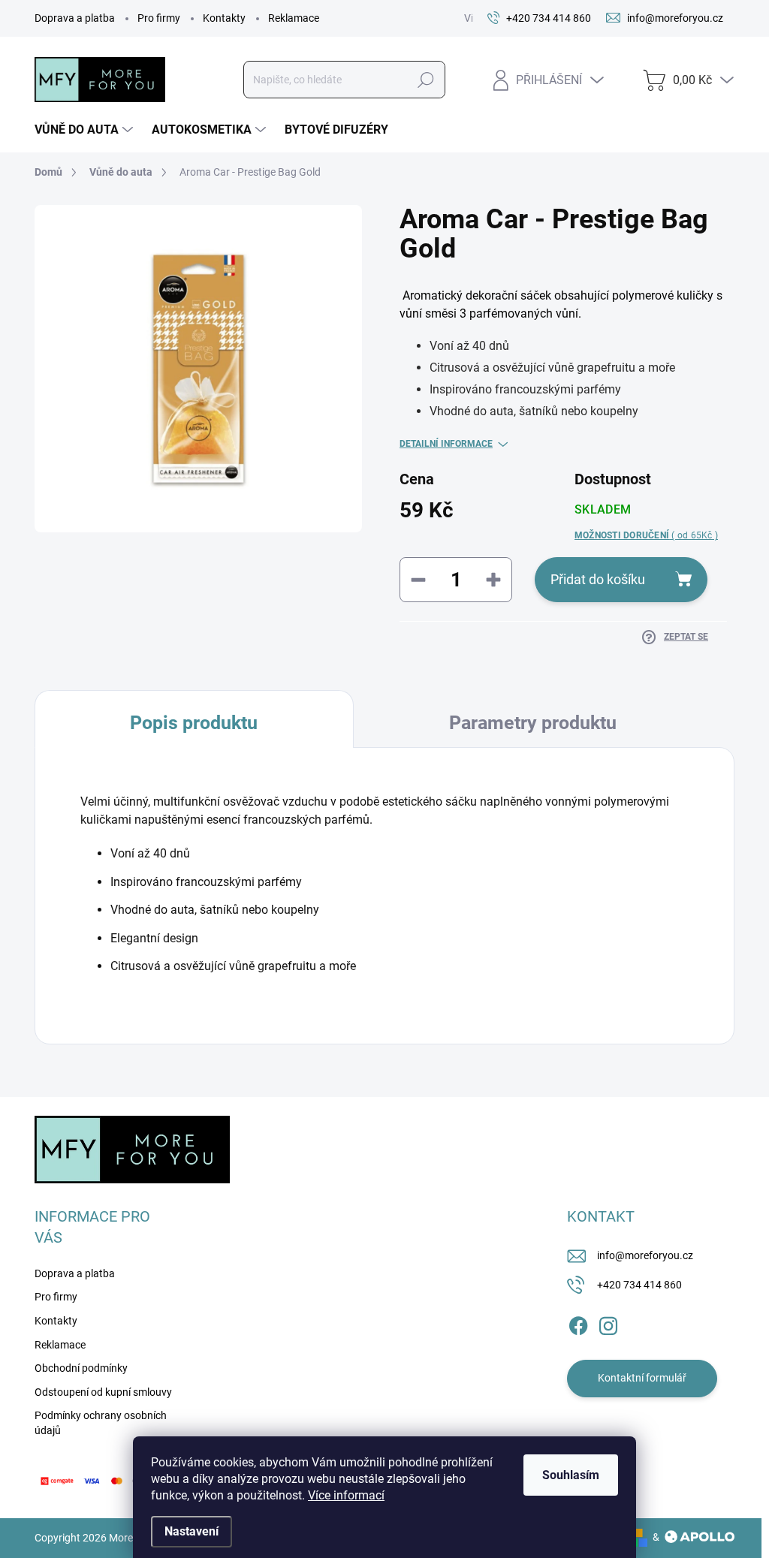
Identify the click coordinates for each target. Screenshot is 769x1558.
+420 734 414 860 (639, 1285)
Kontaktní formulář (642, 1378)
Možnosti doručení (646, 535)
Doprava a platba (75, 18)
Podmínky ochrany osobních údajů (101, 1422)
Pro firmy (158, 18)
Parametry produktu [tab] (533, 723)
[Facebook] (578, 1323)
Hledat (425, 80)
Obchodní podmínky (81, 1368)
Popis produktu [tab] (194, 723)
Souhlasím (570, 1475)
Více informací (346, 1495)
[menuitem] (86, 129)
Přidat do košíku (597, 579)
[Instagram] (608, 1323)
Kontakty (224, 18)
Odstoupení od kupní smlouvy (103, 1392)
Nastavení (191, 1531)
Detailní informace (446, 443)
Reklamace (293, 18)
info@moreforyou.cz (645, 1255)
